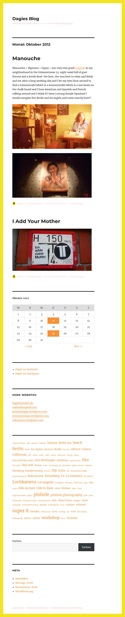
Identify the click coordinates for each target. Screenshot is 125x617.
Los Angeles (46, 482)
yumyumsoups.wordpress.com (30, 415)
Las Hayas (88, 476)
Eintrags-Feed (24, 582)
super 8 (20, 511)
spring (43, 504)
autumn (34, 443)
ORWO (57, 488)
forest (45, 465)
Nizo (91, 482)
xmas (63, 518)
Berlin (17, 448)
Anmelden (21, 578)
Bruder (58, 449)
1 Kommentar (76, 203)
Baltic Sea (65, 443)
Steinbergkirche (53, 505)
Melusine (69, 483)
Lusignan (59, 482)
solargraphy (16, 505)
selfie (54, 500)
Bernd (27, 449)
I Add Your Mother (36, 221)
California (19, 454)
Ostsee (66, 488)
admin (20, 203)
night (86, 483)
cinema (35, 455)
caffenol (75, 449)
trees (73, 511)
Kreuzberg (52, 476)
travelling (62, 512)
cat (29, 455)
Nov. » (78, 346)
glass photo (66, 465)
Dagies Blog (25, 18)
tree (68, 512)
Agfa (28, 443)
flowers (38, 465)
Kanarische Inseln (79, 471)
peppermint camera (19, 495)
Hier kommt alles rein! (56, 203)
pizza (91, 495)
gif (60, 465)
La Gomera (74, 476)
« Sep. (28, 346)
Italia (61, 470)
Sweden (35, 511)
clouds (41, 455)
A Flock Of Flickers (18, 443)
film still (27, 465)
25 (53, 333)
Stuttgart (70, 504)
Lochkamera (24, 481)
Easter (76, 455)
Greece (81, 465)
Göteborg (88, 465)
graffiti (74, 465)
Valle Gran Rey (82, 512)
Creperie (80, 67)
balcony (52, 443)
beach (77, 443)
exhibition (62, 460)
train (54, 511)
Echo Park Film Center (23, 460)
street (62, 505)
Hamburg (18, 470)
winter (36, 518)
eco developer (45, 460)
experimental (75, 460)
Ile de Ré (47, 471)
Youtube (72, 518)
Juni (68, 471)
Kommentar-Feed (26, 587)
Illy (54, 470)
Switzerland (46, 512)
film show (16, 465)
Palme (74, 489)
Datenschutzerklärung (37, 608)
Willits (27, 518)
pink (85, 495)
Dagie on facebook (26, 369)
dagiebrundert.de (22, 403)
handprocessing (34, 470)
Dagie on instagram (27, 373)
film (85, 460)
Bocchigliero (37, 449)
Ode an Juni (26, 488)
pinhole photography (66, 495)
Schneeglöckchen (44, 501)
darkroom (61, 455)
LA (62, 476)
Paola (79, 488)
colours (53, 455)
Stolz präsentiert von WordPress (67, 608)
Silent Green (65, 500)
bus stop (66, 449)
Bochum (49, 449)
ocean (14, 488)
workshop (50, 517)
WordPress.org (24, 591)
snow (85, 500)
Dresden (70, 455)
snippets (77, 500)
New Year (78, 482)
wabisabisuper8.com (24, 407)
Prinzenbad (17, 500)
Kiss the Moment (19, 476)
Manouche (26, 58)
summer (81, 504)
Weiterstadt (17, 518)
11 (53, 320)
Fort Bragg (53, 465)
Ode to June (45, 488)
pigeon (29, 495)
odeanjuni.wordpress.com (27, 420)
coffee (47, 455)
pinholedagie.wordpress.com (29, 411)
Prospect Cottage (30, 500)
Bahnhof (42, 443)
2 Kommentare (76, 276)
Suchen (16, 541)
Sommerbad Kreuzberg (30, 505)
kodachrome (36, 476)
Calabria (86, 449)
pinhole (41, 494)
